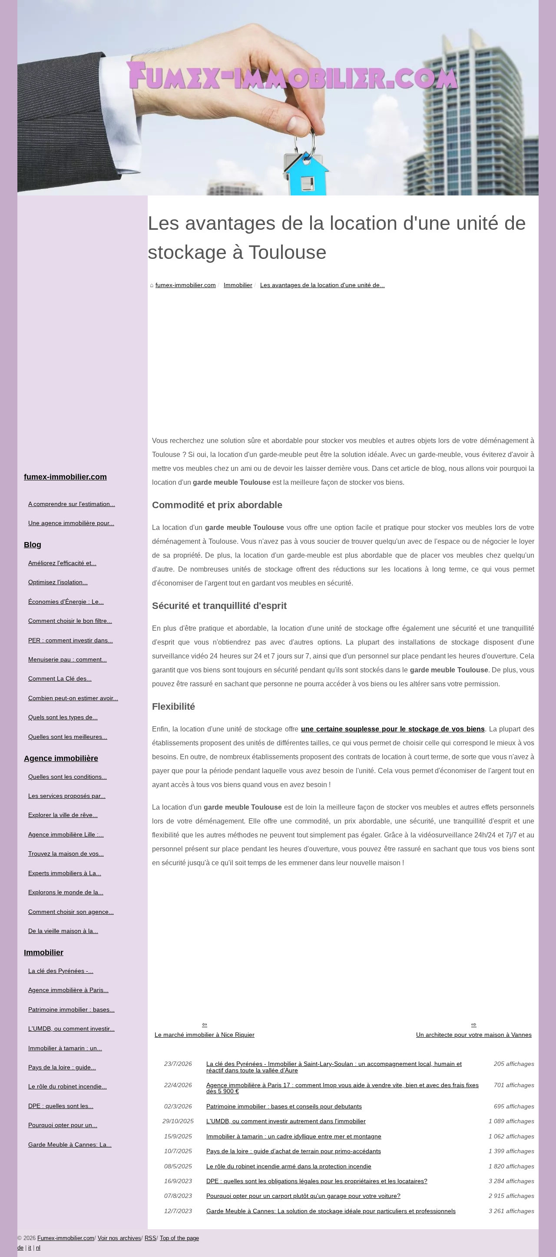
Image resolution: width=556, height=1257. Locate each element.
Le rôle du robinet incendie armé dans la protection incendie (288, 1166)
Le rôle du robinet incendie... (67, 1086)
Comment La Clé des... (60, 678)
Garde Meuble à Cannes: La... (70, 1144)
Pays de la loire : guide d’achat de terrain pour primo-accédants (293, 1151)
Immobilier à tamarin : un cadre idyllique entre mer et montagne (293, 1136)
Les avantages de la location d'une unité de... (322, 284)
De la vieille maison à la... (63, 930)
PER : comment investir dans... (70, 640)
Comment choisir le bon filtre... (70, 620)
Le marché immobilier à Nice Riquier (205, 1034)
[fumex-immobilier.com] (278, 97)
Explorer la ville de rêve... (63, 814)
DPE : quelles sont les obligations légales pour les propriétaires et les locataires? (316, 1181)
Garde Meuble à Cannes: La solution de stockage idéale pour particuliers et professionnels (331, 1211)
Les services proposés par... (67, 795)
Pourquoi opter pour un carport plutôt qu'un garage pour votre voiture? (303, 1196)
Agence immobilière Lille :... (66, 834)
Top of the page (179, 1238)
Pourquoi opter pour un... (62, 1124)
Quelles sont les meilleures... (67, 736)
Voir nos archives (119, 1238)
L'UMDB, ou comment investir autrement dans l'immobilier (286, 1121)
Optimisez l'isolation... (58, 582)
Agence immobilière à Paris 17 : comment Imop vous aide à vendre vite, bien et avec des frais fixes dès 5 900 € (342, 1088)
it (29, 1247)
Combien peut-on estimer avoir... (73, 698)
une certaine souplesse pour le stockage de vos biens (393, 729)
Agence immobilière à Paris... (68, 989)
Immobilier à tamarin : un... (65, 1048)
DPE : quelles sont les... (60, 1105)
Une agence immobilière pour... (71, 522)
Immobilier (238, 284)
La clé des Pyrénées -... (60, 970)
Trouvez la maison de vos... (66, 853)
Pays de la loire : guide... (62, 1067)
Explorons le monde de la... (65, 892)
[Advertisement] (343, 356)
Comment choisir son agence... (71, 911)
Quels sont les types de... (63, 717)
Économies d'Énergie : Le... (66, 601)
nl (38, 1247)
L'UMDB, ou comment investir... (71, 1028)
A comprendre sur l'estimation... (71, 503)
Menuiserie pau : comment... (67, 659)
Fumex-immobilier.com (65, 1238)
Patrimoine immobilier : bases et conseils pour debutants (284, 1106)
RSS (150, 1238)
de (20, 1247)
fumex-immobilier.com (186, 284)
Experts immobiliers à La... (64, 873)
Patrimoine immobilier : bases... (71, 1009)
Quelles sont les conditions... (67, 776)
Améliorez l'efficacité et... (62, 562)
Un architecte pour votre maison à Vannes (474, 1034)
